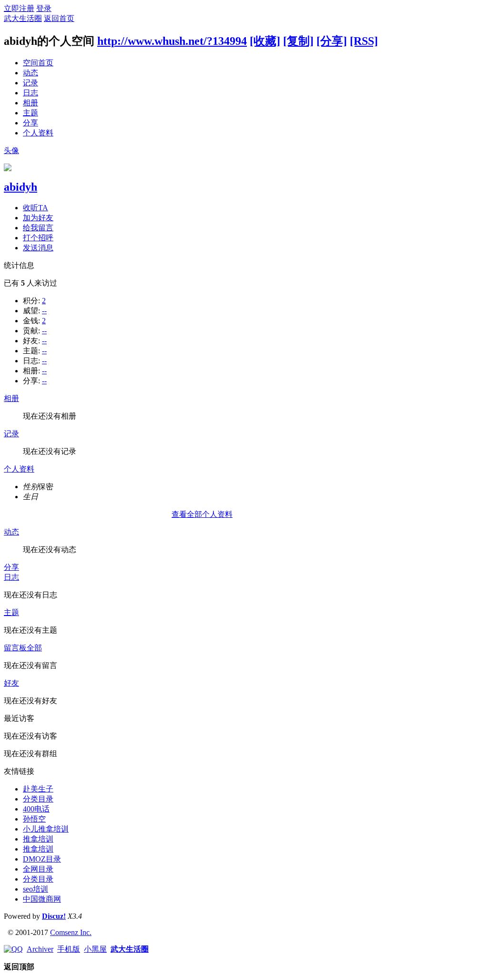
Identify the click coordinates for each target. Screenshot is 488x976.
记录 (30, 83)
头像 (11, 150)
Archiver (40, 949)
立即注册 (19, 8)
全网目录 (38, 869)
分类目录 (38, 799)
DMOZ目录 (42, 859)
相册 (30, 103)
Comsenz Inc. (71, 932)
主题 (30, 113)
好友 (11, 683)
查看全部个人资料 (202, 514)
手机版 (68, 949)
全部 (34, 648)
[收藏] (265, 41)
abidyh (20, 187)
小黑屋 (95, 949)
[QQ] (13, 949)
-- (44, 311)
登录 (43, 8)
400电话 (36, 809)
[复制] (298, 41)
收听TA (35, 208)
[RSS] (364, 41)
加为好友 (38, 218)
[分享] (331, 41)
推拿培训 (38, 839)
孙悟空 (34, 819)
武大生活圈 (23, 18)
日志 (30, 93)
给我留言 (38, 228)
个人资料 (38, 133)
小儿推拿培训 (46, 829)
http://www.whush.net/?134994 (172, 41)
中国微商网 (42, 899)
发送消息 (38, 248)
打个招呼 (38, 238)
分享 (30, 123)
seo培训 (35, 889)
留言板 (15, 648)
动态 (30, 73)
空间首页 (38, 63)
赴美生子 (38, 789)
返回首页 (59, 18)
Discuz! (54, 916)
